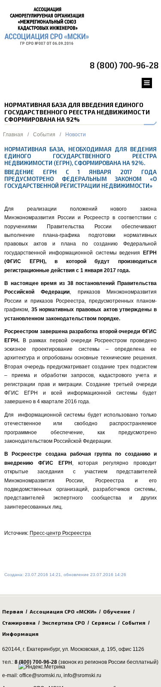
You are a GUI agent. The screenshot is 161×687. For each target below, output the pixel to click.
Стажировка (19, 623)
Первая (12, 611)
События (44, 135)
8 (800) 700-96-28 (124, 65)
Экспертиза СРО (63, 623)
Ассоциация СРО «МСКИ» (63, 611)
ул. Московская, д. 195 (89, 649)
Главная (13, 135)
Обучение (117, 611)
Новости (75, 135)
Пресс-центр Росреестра (60, 533)
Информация (20, 634)
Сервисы (103, 623)
